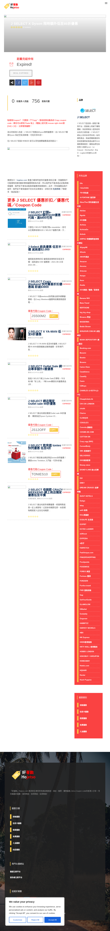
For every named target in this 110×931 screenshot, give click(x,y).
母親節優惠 (32, 498)
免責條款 (57, 189)
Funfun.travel (85, 586)
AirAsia (83, 225)
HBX (81, 633)
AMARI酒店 (84, 257)
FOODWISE (84, 567)
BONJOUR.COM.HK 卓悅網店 (88, 333)
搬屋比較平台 (15, 872)
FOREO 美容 (85, 571)
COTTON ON (85, 437)
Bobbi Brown (85, 327)
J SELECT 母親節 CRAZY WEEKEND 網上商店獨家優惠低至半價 (45, 492)
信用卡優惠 (84, 712)
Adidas (83, 211)
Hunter (82, 675)
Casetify (83, 376)
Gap (81, 595)
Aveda (82, 285)
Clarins (83, 413)
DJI (81, 478)
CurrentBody (85, 446)
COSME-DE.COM (87, 432)
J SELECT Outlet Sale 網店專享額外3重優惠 (45, 368)
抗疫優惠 (16, 850)
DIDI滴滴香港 (85, 460)
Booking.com (85, 348)
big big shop (85, 312)
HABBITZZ (84, 623)
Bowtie (82, 358)
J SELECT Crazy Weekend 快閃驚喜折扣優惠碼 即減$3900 (45, 284)
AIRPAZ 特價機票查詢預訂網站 (88, 241)
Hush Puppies (85, 680)
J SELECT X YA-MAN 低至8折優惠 (44, 333)
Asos (82, 280)
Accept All (52, 920)
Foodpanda (84, 562)
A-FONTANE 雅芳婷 (88, 197)
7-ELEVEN (84, 188)
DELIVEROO (85, 456)
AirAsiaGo (84, 230)
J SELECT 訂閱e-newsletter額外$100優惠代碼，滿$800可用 (44, 215)
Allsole (83, 252)
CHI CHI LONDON (87, 404)
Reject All (35, 920)
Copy (53, 316)
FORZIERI (84, 581)
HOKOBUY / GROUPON (89, 656)
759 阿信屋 (84, 193)
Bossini (83, 353)
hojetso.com (22, 180)
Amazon (83, 262)
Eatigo (82, 501)
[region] (34, 911)
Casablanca (84, 372)
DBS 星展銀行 (85, 451)
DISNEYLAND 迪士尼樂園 (88, 472)
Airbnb (82, 234)
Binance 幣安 (85, 317)
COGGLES (84, 423)
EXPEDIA (84, 538)
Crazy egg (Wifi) (86, 441)
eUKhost (83, 534)
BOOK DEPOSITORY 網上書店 (88, 342)
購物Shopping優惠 (35, 221)
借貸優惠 (83, 718)
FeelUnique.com (86, 553)
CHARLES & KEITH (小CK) (87, 393)
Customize (17, 920)
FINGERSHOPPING (88, 557)
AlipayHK (83, 247)
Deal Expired (20, 73)
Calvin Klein (85, 367)
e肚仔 (82, 543)
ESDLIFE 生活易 (86, 520)
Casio (82, 381)
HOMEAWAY (85, 661)
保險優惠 (83, 705)
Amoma (83, 266)
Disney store (85, 465)
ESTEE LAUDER (86, 529)
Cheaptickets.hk (86, 399)
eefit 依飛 (83, 510)
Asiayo (82, 276)
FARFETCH (84, 548)
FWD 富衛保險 (85, 590)
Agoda (82, 215)
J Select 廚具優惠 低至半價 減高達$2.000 (44, 248)
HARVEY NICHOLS (87, 628)
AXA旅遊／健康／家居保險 (88, 292)
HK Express (84, 637)
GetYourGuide (85, 600)
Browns (83, 362)
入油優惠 (83, 731)
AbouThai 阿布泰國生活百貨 (88, 204)
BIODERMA (84, 322)
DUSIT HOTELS (86, 496)
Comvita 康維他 (86, 427)
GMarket (83, 609)
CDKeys (83, 386)
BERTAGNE (84, 308)
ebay (82, 506)
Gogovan (83, 619)
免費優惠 (83, 725)
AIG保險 (83, 220)
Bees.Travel (84, 303)
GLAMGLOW (85, 604)
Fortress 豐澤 (85, 576)
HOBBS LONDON (87, 652)
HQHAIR (83, 670)
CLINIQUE (84, 418)
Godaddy (83, 614)
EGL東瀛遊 (84, 515)
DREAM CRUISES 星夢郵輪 (87, 490)
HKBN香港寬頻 (86, 642)
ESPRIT (83, 524)
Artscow (83, 271)
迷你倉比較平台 (16, 877)
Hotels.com (84, 666)
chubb (82, 408)
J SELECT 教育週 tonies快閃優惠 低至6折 (44, 447)
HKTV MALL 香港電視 (88, 647)
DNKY (82, 483)
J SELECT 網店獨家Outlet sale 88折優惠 (42, 402)
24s (81, 183)
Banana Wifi (85, 298)
